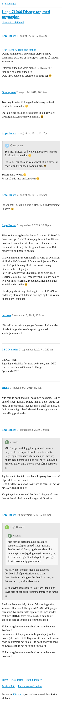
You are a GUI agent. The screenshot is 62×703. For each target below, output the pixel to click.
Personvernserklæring (30, 686)
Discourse (18, 694)
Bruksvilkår (8, 686)
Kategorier (17, 679)
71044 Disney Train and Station (19, 49)
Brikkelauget (9, 3)
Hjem (5, 679)
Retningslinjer (34, 679)
